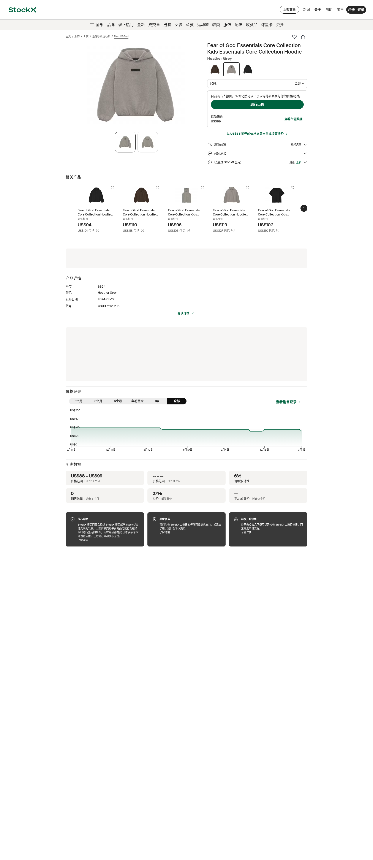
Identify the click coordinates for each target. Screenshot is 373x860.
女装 (178, 24)
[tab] (125, 142)
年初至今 (137, 401)
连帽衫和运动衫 (101, 36)
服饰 (227, 24)
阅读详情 (183, 313)
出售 (340, 9)
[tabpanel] (135, 84)
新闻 (306, 9)
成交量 (154, 24)
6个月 (118, 401)
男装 (167, 24)
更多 (280, 24)
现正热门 (126, 24)
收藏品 (252, 24)
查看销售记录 (286, 402)
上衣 (86, 36)
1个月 (78, 401)
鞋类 (216, 24)
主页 (68, 36)
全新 (141, 24)
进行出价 (257, 104)
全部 (99, 24)
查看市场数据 (293, 119)
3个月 (98, 401)
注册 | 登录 (356, 9)
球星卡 (267, 24)
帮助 (329, 9)
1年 (157, 401)
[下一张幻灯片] (303, 208)
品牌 (111, 24)
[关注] (112, 188)
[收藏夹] (294, 37)
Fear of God (121, 36)
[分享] (303, 37)
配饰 (238, 24)
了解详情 (109, 540)
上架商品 (289, 9)
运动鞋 (203, 24)
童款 (190, 24)
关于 (318, 10)
